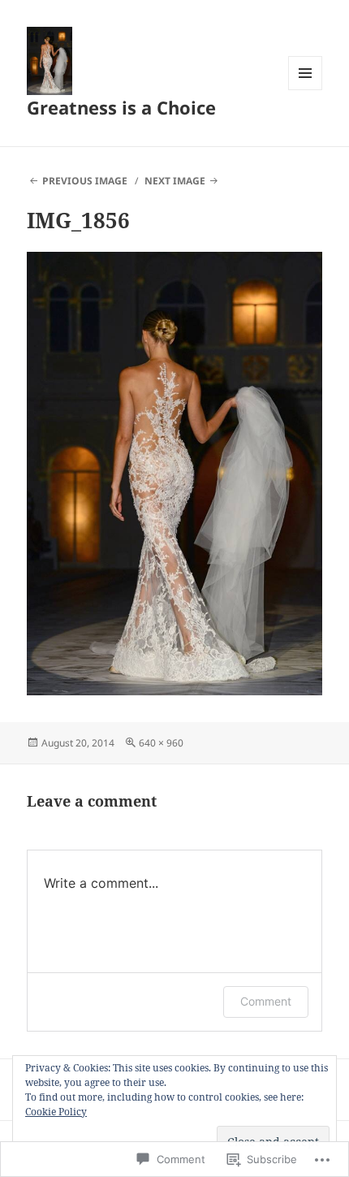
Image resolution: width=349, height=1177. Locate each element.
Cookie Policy (56, 1112)
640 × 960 (161, 743)
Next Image (174, 181)
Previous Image (84, 181)
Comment (265, 1001)
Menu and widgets (305, 89)
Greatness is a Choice (121, 107)
